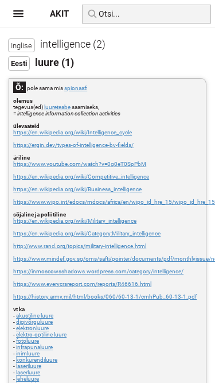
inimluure (28, 353)
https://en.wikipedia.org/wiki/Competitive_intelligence (81, 176)
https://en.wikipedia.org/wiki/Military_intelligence (74, 221)
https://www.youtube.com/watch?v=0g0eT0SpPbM (79, 164)
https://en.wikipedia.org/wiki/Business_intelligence (77, 189)
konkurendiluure (36, 360)
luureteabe (57, 107)
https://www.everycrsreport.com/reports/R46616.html (82, 284)
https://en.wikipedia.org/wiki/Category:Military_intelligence (87, 233)
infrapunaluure (34, 347)
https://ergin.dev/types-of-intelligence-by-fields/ (73, 145)
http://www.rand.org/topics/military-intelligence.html (79, 246)
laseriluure (28, 366)
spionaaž (75, 88)
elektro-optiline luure (41, 334)
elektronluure (32, 328)
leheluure (27, 379)
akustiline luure (34, 315)
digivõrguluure (34, 322)
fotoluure (27, 341)
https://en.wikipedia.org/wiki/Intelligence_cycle (72, 132)
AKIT (59, 14)
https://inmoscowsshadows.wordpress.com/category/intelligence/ (98, 271)
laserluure (28, 372)
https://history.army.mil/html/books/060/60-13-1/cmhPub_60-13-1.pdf (105, 296)
